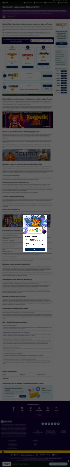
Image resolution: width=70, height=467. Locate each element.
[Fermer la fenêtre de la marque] (46, 216)
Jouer (35, 249)
